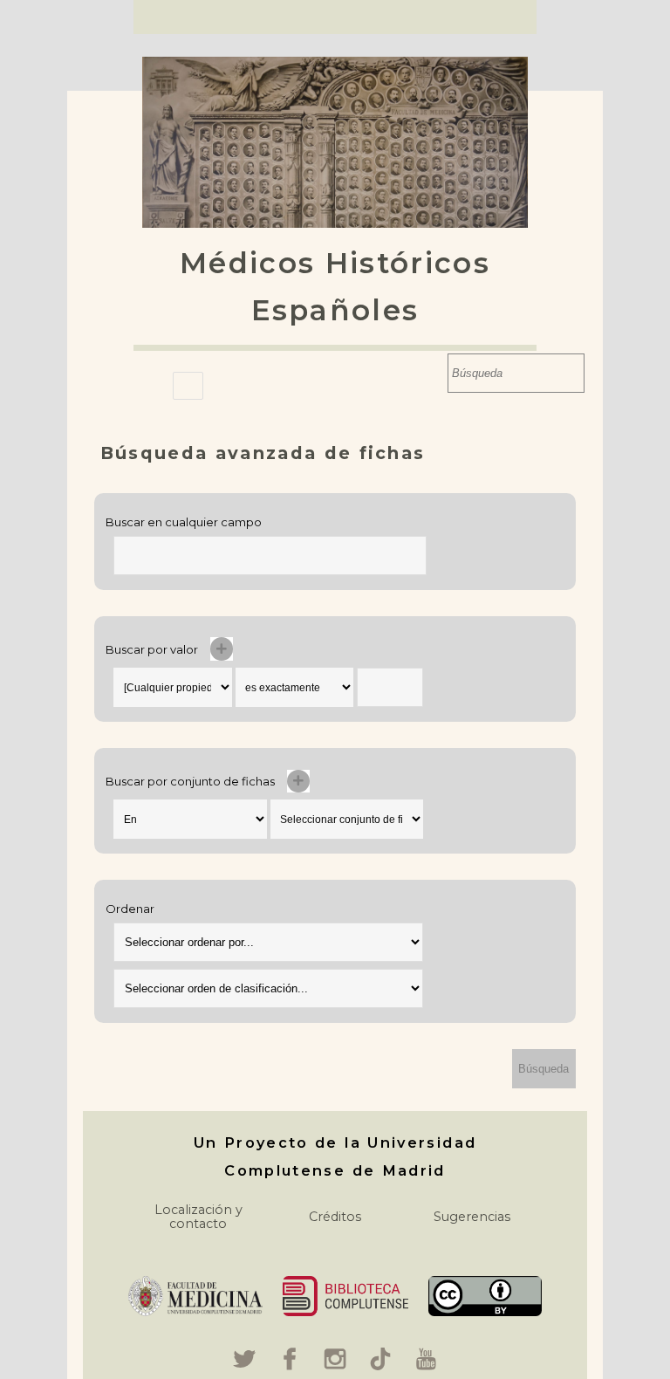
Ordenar (130, 909)
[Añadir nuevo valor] (222, 649)
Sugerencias (472, 1217)
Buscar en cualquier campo (184, 522)
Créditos (335, 1217)
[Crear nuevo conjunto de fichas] (299, 781)
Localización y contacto (198, 1216)
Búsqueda (431, 373)
